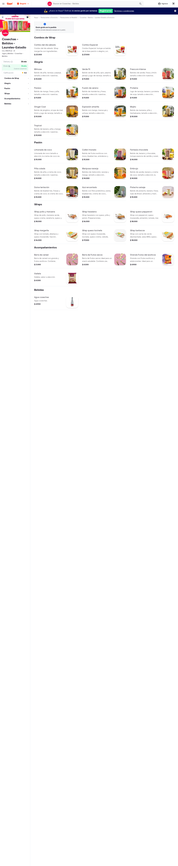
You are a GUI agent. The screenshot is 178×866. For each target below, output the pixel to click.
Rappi (36, 18)
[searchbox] (94, 4)
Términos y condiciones (124, 11)
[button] (23, 4)
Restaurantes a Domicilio (49, 18)
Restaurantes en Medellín (68, 18)
